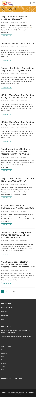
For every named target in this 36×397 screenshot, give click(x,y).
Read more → (7, 35)
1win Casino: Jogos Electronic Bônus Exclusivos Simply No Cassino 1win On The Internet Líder (17, 264)
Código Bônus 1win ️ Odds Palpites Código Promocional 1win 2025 (17, 96)
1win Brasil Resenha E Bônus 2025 (17, 43)
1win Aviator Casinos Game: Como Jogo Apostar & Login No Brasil (17, 69)
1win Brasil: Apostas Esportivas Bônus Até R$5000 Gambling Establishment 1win (16, 234)
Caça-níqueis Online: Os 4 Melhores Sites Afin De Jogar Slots (17, 206)
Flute (2, 356)
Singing (3, 363)
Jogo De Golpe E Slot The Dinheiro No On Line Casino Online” (17, 179)
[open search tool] (30, 3)
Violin (3, 370)
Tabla (3, 366)
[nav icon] (34, 3)
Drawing (4, 353)
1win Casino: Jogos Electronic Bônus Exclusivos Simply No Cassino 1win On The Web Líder (16, 151)
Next (15, 291)
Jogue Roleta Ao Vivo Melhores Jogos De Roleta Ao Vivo (16, 17)
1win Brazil (24, 22)
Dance (3, 350)
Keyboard (4, 360)
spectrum (5, 22)
